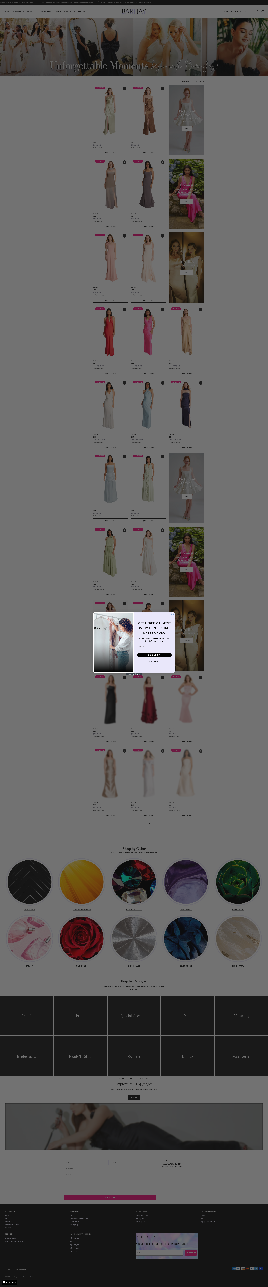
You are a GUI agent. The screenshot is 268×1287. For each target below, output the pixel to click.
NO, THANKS (154, 661)
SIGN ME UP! (154, 655)
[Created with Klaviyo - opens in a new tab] (134, 674)
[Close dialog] (172, 614)
